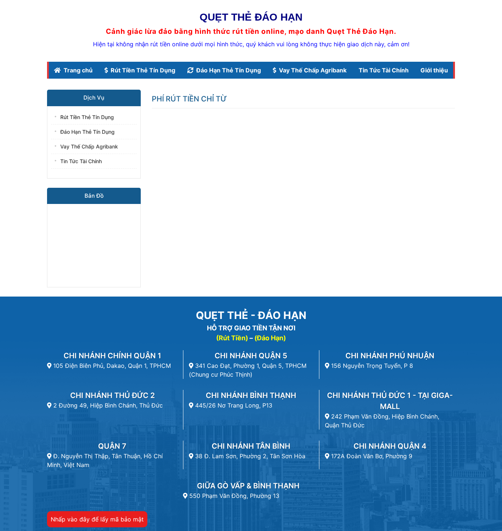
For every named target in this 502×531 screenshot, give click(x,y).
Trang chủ (78, 70)
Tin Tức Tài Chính (384, 70)
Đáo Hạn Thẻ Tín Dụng (228, 70)
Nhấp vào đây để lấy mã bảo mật (97, 519)
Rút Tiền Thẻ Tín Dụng (143, 70)
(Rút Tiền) (232, 338)
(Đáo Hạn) (270, 338)
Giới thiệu (434, 70)
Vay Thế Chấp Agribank (313, 70)
